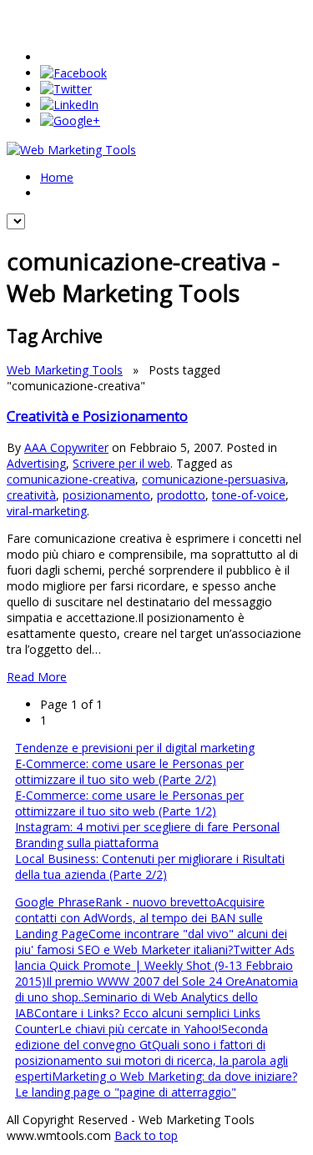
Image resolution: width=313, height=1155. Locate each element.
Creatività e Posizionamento (97, 416)
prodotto (181, 495)
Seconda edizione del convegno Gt (141, 1036)
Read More (37, 677)
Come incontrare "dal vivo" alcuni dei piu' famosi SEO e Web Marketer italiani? (151, 941)
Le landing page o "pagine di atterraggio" (125, 1092)
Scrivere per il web (121, 463)
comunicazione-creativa (71, 479)
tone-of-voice (248, 495)
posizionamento (106, 495)
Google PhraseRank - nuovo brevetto (115, 902)
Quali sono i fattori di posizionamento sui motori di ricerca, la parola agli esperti (151, 1060)
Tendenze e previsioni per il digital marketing (135, 748)
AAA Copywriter (66, 447)
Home (56, 177)
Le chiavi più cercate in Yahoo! (139, 1029)
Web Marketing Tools (65, 370)
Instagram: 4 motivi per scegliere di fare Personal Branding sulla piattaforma (147, 835)
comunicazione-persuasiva (213, 479)
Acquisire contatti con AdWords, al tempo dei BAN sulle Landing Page (140, 918)
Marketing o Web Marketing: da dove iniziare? (174, 1076)
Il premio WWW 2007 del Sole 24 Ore (145, 981)
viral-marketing (47, 511)
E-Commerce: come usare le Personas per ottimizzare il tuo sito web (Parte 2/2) (129, 771)
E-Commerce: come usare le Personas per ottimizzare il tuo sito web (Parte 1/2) (129, 803)
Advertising (36, 463)
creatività (31, 495)
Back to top (146, 1135)
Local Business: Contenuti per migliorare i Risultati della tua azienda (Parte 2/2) (150, 866)
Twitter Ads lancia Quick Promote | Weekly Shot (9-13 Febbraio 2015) (155, 965)
